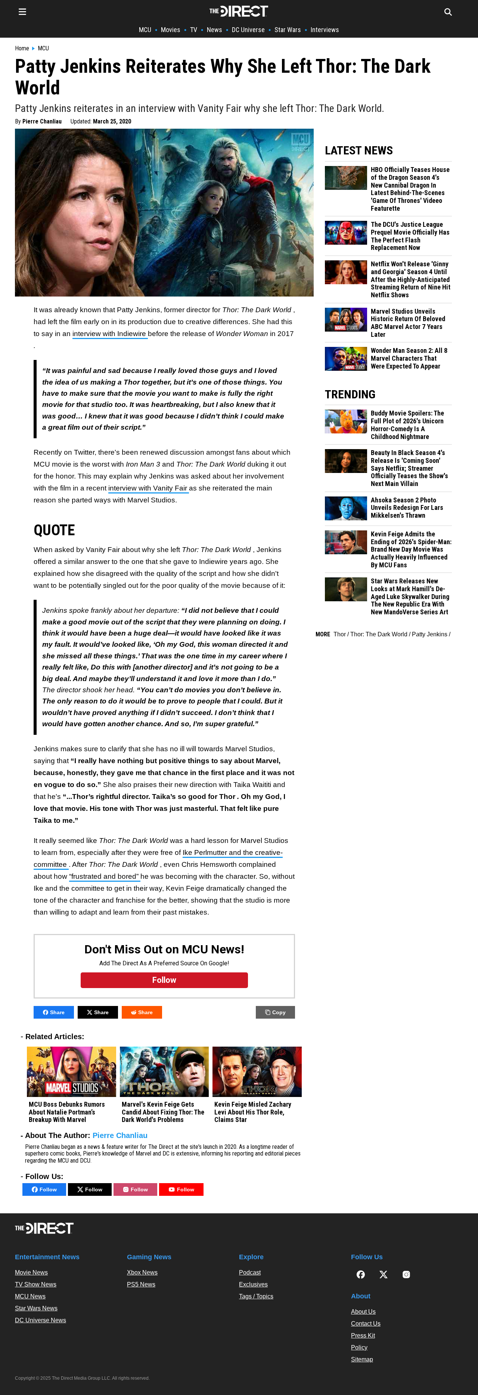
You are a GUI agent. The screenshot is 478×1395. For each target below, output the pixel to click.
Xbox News (142, 1272)
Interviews (325, 30)
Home (22, 48)
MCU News (30, 1296)
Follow (48, 1189)
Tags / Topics (256, 1296)
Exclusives (253, 1284)
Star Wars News (36, 1308)
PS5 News (141, 1284)
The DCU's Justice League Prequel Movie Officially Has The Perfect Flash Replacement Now (410, 236)
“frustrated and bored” (104, 876)
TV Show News (35, 1284)
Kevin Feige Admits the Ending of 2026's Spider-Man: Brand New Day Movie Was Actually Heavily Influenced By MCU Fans (411, 549)
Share (57, 1012)
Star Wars (287, 30)
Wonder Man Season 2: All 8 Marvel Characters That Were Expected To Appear (409, 358)
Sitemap (362, 1359)
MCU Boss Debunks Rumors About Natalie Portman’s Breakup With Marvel (67, 1112)
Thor (339, 634)
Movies (170, 30)
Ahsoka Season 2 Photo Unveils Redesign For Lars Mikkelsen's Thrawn (407, 507)
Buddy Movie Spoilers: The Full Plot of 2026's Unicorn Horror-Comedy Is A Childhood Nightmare (407, 425)
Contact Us (366, 1323)
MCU (145, 30)
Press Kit (363, 1335)
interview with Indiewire (110, 334)
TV (193, 30)
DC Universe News (40, 1320)
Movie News (31, 1272)
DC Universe (248, 30)
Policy (359, 1347)
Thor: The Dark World (378, 634)
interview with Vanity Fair (148, 488)
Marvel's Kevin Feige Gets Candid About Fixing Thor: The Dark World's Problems (163, 1112)
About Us (363, 1311)
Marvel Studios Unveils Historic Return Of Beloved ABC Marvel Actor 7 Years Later (408, 323)
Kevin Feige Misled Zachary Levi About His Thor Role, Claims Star (252, 1112)
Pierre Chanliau (42, 121)
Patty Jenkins (429, 634)
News (214, 30)
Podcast (250, 1272)
